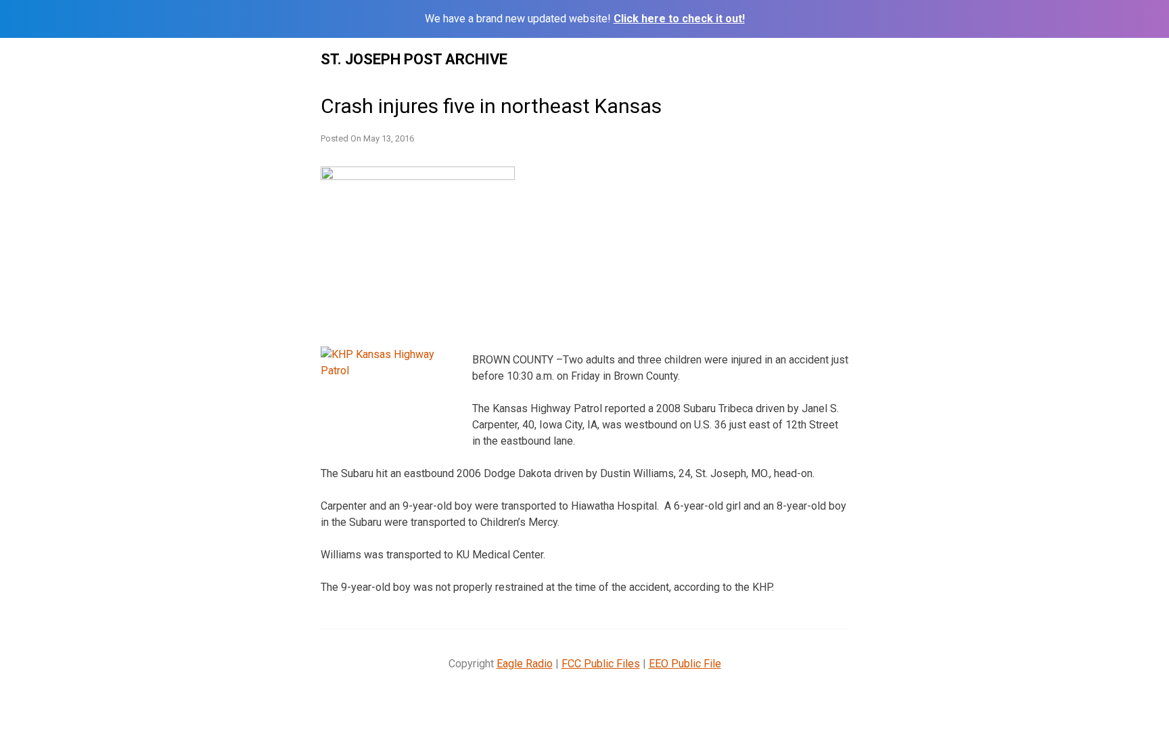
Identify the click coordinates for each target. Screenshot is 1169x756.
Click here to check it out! (679, 18)
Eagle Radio (525, 663)
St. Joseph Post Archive (414, 59)
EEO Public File (685, 663)
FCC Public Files (600, 663)
